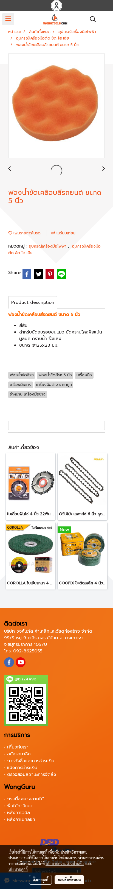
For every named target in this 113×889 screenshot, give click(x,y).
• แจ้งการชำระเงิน (20, 767)
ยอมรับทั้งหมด (69, 879)
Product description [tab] (32, 302)
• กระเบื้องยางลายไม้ (24, 799)
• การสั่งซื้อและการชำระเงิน (29, 761)
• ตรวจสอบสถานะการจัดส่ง (30, 774)
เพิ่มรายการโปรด (26, 233)
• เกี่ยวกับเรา (16, 747)
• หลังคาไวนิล (17, 812)
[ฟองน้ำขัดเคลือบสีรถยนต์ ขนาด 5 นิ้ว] (56, 106)
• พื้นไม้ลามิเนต (18, 806)
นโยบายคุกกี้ (18, 869)
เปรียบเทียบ (65, 233)
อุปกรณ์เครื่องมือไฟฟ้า (48, 246)
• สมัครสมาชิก (17, 754)
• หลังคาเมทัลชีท (19, 819)
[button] (91, 19)
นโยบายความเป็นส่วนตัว (65, 863)
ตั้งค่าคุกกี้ (40, 879)
